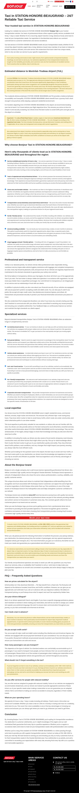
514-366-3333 (59, 1)
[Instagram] (37, 1)
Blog (60, 6)
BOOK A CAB (70, 7)
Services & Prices (40, 6)
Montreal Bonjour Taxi (39, 791)
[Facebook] (33, 1)
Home (29, 6)
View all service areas (34, 785)
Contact (55, 6)
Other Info (48, 6)
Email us (57, 772)
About (34, 6)
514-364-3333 (59, 769)
